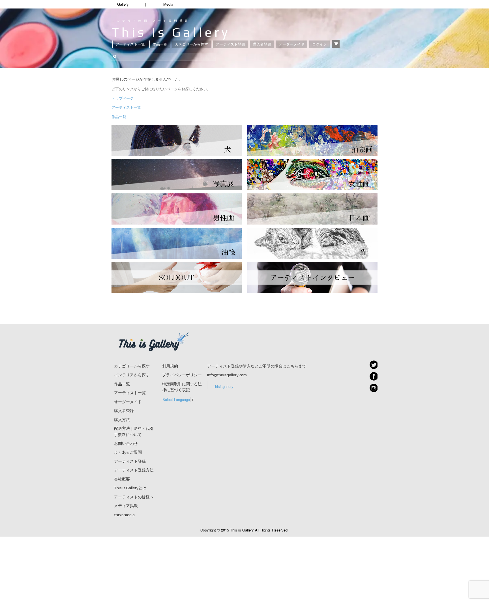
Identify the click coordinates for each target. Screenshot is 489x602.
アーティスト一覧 (130, 44)
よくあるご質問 (128, 452)
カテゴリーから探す (191, 44)
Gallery (123, 4)
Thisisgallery (223, 386)
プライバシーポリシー (182, 375)
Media (168, 4)
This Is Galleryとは (130, 488)
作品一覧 (160, 44)
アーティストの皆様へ (134, 497)
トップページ (122, 98)
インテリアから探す (132, 375)
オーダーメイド (291, 44)
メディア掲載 (126, 505)
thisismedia (124, 515)
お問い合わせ (126, 443)
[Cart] (336, 44)
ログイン (319, 44)
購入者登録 (262, 44)
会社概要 (122, 479)
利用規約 (170, 366)
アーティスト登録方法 (134, 470)
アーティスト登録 (230, 44)
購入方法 (122, 419)
